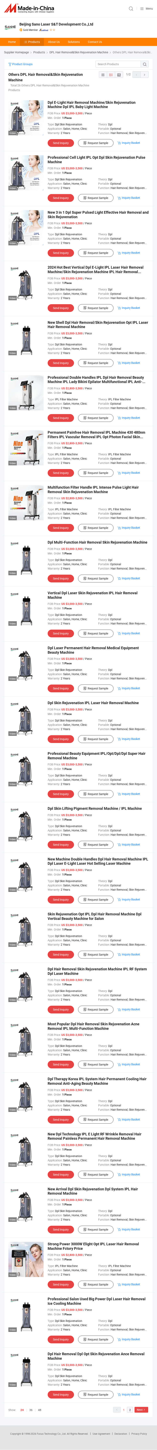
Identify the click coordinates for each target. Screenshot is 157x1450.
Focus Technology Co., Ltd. (52, 1433)
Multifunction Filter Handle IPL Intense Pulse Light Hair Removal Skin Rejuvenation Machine (93, 489)
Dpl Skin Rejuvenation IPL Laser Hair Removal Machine (93, 703)
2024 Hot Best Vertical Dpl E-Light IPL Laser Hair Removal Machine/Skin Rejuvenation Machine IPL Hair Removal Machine (96, 271)
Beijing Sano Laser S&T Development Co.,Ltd (56, 24)
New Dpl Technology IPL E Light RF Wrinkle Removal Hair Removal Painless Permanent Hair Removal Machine (94, 1136)
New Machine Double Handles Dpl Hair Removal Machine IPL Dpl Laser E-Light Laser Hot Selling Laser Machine (98, 861)
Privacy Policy (139, 1433)
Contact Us (95, 42)
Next (140, 1410)
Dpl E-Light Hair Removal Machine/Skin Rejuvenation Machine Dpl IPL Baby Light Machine (92, 104)
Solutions (74, 42)
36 (31, 1410)
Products (34, 42)
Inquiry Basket (131, 143)
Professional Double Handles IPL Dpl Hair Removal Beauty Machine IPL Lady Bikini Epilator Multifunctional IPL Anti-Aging (96, 381)
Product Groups (22, 64)
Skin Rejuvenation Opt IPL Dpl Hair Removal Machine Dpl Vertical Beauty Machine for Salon (94, 916)
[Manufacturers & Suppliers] (30, 8)
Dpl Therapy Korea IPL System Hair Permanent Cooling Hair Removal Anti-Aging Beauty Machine (97, 1081)
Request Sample (98, 143)
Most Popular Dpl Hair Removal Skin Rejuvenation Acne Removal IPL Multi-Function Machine (93, 1026)
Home (12, 42)
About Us (54, 42)
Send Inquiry (61, 143)
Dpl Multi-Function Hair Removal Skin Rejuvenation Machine (97, 542)
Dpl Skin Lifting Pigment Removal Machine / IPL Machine (95, 808)
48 (39, 1410)
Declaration (120, 1433)
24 (22, 1410)
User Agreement (101, 1433)
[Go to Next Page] (144, 74)
